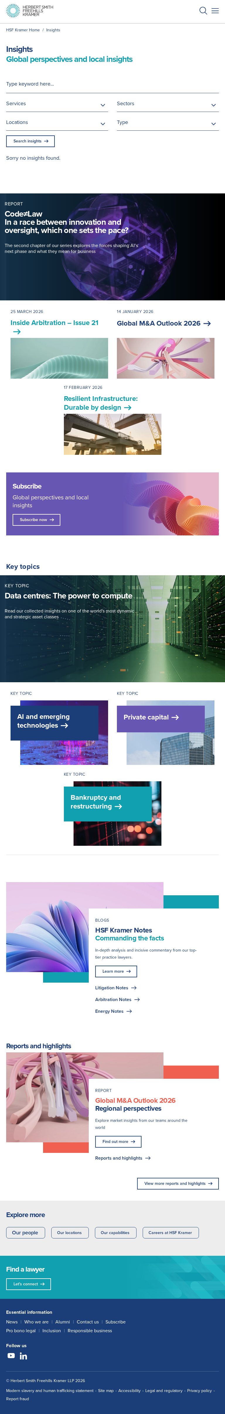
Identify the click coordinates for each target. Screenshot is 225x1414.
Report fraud (17, 1399)
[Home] (29, 11)
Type (122, 122)
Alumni (62, 1321)
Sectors (125, 103)
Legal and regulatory (164, 1391)
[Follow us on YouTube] (11, 1356)
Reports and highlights (118, 1158)
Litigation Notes (111, 987)
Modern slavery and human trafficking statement (49, 1391)
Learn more (113, 971)
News (12, 1321)
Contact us (88, 1321)
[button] (203, 11)
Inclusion (51, 1330)
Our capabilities (115, 1233)
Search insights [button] (27, 141)
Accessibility (129, 1391)
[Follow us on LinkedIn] (23, 1356)
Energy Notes (109, 1011)
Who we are (36, 1321)
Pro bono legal (21, 1330)
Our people (25, 1232)
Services (16, 103)
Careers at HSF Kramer (170, 1233)
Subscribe (115, 1321)
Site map (106, 1391)
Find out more (115, 1142)
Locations (17, 122)
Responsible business (90, 1330)
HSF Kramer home (23, 30)
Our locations (69, 1233)
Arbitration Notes (113, 999)
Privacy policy (199, 1391)
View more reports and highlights (175, 1183)
